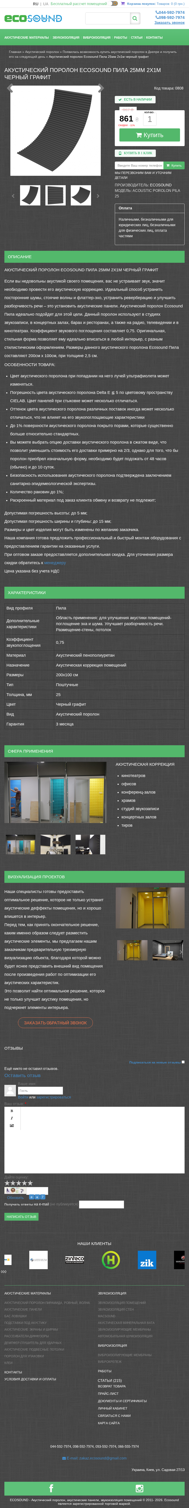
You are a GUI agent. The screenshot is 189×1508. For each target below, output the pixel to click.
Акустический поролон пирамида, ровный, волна (47, 1303)
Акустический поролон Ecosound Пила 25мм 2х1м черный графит (99, 56)
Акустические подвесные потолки (34, 1349)
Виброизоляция (96, 37)
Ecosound (161, 185)
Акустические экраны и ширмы (31, 1329)
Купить (152, 135)
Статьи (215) (110, 1381)
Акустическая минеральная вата (126, 1323)
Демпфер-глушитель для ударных (33, 1343)
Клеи (8, 1363)
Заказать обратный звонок (55, 1023)
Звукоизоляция (66, 37)
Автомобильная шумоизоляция (125, 1336)
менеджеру (55, 562)
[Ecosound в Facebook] (51, 1490)
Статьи (136, 37)
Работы (120, 37)
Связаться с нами (114, 1416)
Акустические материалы (26, 37)
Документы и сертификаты (122, 1401)
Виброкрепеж (109, 1362)
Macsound (106, 1316)
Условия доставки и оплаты (30, 1379)
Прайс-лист (108, 1393)
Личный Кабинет (112, 1408)
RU (35, 4)
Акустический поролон (42, 52)
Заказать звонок (169, 23)
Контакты (154, 37)
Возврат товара (112, 1386)
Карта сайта (109, 1423)
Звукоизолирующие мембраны (124, 1329)
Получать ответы (18, 1204)
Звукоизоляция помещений (122, 1303)
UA (45, 4)
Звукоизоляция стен (116, 1309)
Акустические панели (23, 1309)
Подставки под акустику (25, 1323)
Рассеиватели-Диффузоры (26, 1336)
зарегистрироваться (53, 1097)
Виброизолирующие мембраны (125, 1355)
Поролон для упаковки (24, 1356)
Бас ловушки (15, 1316)
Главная (15, 52)
